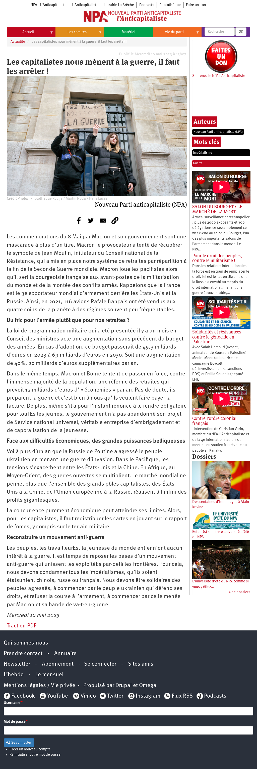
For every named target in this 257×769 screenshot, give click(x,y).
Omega (147, 686)
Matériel (128, 32)
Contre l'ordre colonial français (214, 420)
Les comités (71, 34)
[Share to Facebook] (79, 221)
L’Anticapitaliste (85, 5)
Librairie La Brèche (119, 5)
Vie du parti (168, 34)
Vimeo (88, 696)
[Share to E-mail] (103, 221)
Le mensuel (49, 675)
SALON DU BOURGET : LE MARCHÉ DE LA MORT (217, 209)
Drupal (123, 686)
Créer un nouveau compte (30, 749)
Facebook (22, 696)
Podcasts (146, 5)
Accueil (20, 34)
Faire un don (196, 5)
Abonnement (58, 664)
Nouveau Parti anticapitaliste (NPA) (218, 132)
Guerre (197, 163)
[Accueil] (128, 17)
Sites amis (140, 664)
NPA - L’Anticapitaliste (49, 5)
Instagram (148, 696)
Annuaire (65, 654)
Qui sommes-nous (26, 643)
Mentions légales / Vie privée (39, 686)
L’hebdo (14, 675)
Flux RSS (182, 696)
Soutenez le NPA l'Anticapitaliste (218, 76)
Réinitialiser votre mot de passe (35, 755)
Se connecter (100, 664)
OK (241, 31)
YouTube (57, 696)
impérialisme (202, 152)
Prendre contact (23, 654)
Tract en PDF (21, 626)
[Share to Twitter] (91, 221)
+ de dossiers (239, 592)
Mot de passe (15, 722)
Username (12, 703)
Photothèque (170, 5)
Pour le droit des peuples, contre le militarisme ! (217, 258)
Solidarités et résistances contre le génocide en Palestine (216, 337)
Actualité (18, 42)
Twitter (115, 696)
